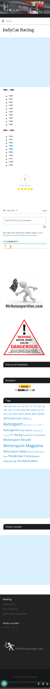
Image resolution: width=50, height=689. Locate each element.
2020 (13, 418)
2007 (28, 409)
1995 (10, 152)
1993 (10, 146)
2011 (43, 410)
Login (44, 210)
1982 (39, 406)
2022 (25, 418)
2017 (34, 414)
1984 (43, 406)
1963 (26, 406)
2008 (33, 409)
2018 (41, 414)
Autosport (13, 424)
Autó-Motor (25, 430)
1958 (10, 406)
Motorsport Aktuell (17, 439)
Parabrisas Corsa (20, 456)
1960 (19, 406)
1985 (5, 410)
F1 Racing (16, 435)
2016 (28, 414)
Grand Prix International (34, 435)
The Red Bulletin (27, 461)
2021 (19, 418)
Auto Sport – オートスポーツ (33, 425)
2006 (23, 409)
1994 (10, 149)
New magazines (10, 608)
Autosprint (11, 430)
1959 (14, 406)
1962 (22, 406)
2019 (6, 418)
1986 (10, 410)
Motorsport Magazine (23, 445)
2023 (30, 419)
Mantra (32, 682)
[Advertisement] (25, 62)
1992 (10, 142)
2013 (10, 414)
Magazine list (9, 604)
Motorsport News (15, 451)
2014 (15, 414)
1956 (5, 406)
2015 (21, 414)
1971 (31, 406)
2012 (5, 414)
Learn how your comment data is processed (23, 233)
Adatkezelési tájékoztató (15, 613)
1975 (35, 406)
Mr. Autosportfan (11, 682)
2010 (38, 410)
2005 (18, 410)
